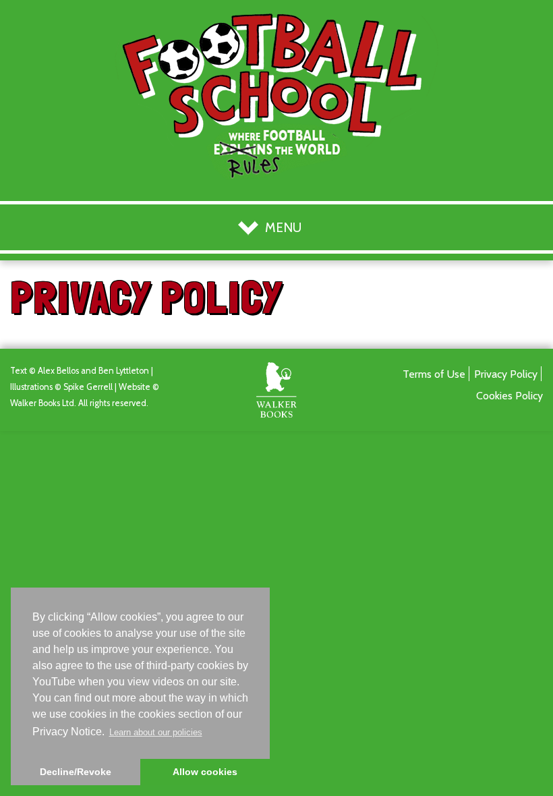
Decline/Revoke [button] (75, 771)
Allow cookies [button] (205, 771)
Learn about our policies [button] (155, 732)
